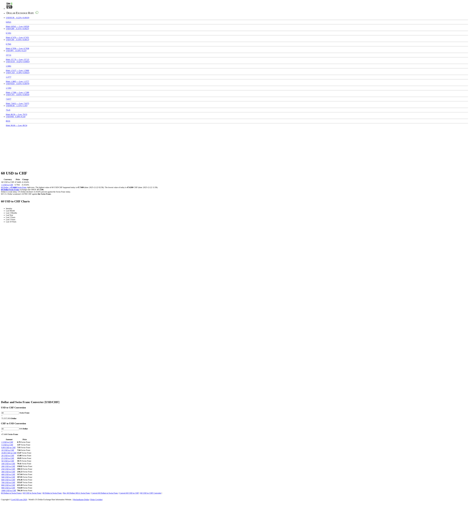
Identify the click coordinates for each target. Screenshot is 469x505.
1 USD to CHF (7, 185)
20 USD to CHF (7, 456)
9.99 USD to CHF (8, 447)
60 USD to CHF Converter (150, 493)
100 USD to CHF (8, 464)
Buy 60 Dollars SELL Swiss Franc (76, 493)
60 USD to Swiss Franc (32, 493)
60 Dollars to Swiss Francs (11, 493)
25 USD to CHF (7, 458)
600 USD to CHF (8, 480)
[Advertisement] (234, 147)
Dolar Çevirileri (96, 500)
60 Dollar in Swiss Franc (52, 493)
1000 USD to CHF (8, 490)
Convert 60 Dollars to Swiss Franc (104, 493)
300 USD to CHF (8, 472)
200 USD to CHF (8, 466)
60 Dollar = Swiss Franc (14, 187)
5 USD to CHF (7, 445)
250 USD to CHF (8, 469)
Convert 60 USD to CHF (129, 493)
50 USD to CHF (7, 461)
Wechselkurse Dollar (81, 500)
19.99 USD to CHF (9, 453)
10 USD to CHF (7, 450)
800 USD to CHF (8, 485)
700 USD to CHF (8, 482)
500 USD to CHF (8, 477)
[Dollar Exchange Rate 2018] (9, 9)
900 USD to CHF (8, 488)
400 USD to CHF (8, 474)
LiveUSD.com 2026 (19, 500)
